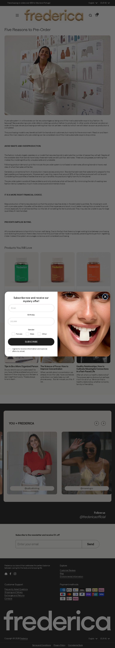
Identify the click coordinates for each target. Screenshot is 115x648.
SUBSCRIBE (31, 341)
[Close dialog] (105, 296)
